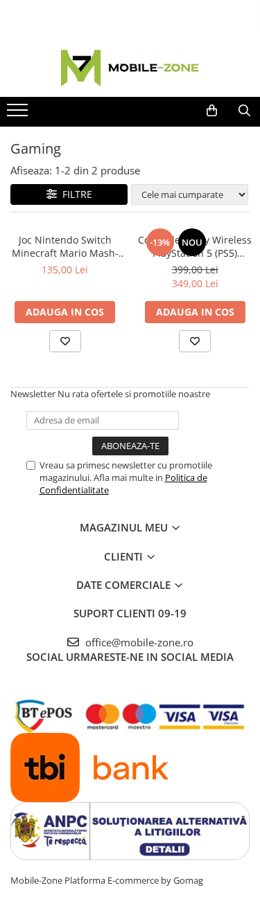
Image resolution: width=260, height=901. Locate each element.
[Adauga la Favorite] (65, 341)
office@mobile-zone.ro (138, 642)
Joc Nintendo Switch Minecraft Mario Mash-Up (65, 246)
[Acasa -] (130, 68)
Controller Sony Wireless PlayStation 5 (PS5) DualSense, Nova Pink (195, 246)
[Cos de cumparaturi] (212, 111)
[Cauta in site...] (244, 111)
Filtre (74, 194)
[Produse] (19, 114)
